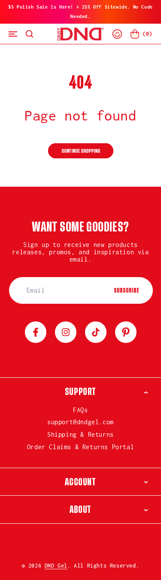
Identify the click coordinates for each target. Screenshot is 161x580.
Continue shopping (80, 151)
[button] (13, 34)
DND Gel (56, 565)
